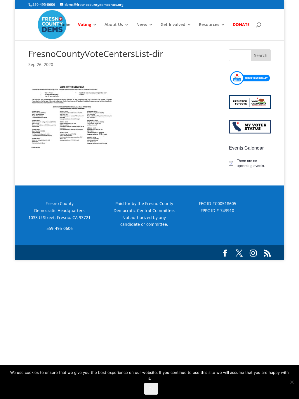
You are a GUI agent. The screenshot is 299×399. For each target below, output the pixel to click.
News (141, 24)
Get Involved (173, 24)
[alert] (250, 163)
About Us (114, 24)
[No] (292, 382)
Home (64, 24)
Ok (151, 388)
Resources (209, 24)
